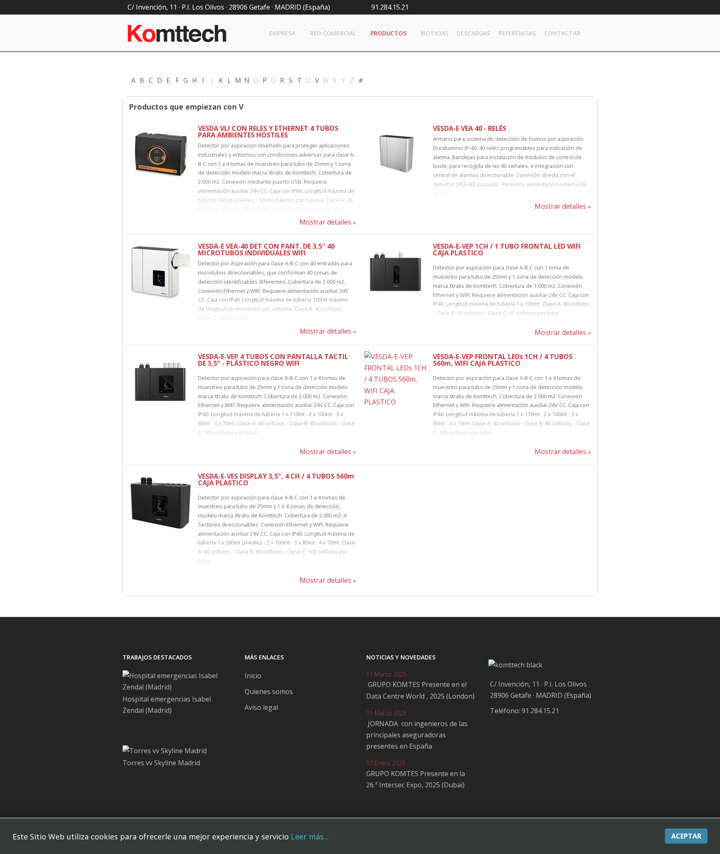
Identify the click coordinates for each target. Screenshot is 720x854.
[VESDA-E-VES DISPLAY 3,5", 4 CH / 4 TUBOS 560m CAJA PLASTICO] (160, 502)
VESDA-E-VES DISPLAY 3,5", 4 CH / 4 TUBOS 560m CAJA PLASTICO (276, 479)
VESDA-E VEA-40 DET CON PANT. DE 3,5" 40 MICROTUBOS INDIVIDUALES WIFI (266, 249)
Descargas (473, 33)
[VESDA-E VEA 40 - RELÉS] (395, 154)
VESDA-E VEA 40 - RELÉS (469, 128)
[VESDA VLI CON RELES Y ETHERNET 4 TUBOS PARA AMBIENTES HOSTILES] (160, 154)
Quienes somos (269, 691)
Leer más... (310, 837)
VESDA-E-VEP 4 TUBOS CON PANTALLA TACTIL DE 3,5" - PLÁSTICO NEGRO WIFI (273, 360)
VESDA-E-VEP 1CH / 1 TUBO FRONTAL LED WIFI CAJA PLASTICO (507, 249)
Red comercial (333, 33)
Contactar (562, 33)
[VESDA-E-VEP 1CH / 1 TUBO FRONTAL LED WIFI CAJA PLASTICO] (395, 272)
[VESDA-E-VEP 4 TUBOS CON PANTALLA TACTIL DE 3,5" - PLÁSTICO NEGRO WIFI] (160, 382)
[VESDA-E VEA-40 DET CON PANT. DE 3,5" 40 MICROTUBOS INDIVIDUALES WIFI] (160, 272)
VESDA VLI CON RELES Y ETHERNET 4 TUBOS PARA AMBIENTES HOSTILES (268, 132)
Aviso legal (261, 707)
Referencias (517, 33)
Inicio (253, 675)
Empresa (282, 33)
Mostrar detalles (325, 222)
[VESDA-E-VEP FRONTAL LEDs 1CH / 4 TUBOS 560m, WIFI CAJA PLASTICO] (395, 382)
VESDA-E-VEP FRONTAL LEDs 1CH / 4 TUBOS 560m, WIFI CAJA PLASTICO (502, 360)
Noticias (434, 33)
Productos (388, 33)
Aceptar (686, 836)
